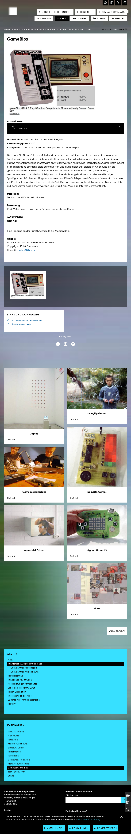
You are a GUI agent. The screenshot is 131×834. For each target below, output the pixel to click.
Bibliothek (80, 18)
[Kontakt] (111, 2)
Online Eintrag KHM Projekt (24, 668)
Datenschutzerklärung (89, 819)
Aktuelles (118, 18)
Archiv (61, 18)
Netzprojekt (86, 29)
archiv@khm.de (27, 250)
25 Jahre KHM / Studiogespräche (24, 700)
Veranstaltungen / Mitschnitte (22, 684)
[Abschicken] (124, 800)
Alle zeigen (117, 630)
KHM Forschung (15, 676)
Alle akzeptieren (105, 828)
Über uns (99, 18)
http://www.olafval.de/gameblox (26, 320)
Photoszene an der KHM (19, 696)
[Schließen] (121, 816)
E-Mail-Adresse (72, 795)
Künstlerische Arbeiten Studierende (37, 29)
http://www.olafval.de (21, 324)
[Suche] (118, 2)
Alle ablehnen (79, 828)
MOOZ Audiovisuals (112, 12)
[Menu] (127, 11)
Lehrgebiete (85, 12)
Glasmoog (44, 18)
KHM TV (12, 704)
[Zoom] (28, 285)
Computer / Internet (67, 29)
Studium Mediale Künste (55, 12)
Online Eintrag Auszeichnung (25, 672)
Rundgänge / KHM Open (20, 680)
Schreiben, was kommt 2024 (21, 688)
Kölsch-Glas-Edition (17, 692)
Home (7, 29)
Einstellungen (54, 828)
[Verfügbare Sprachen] (105, 2)
